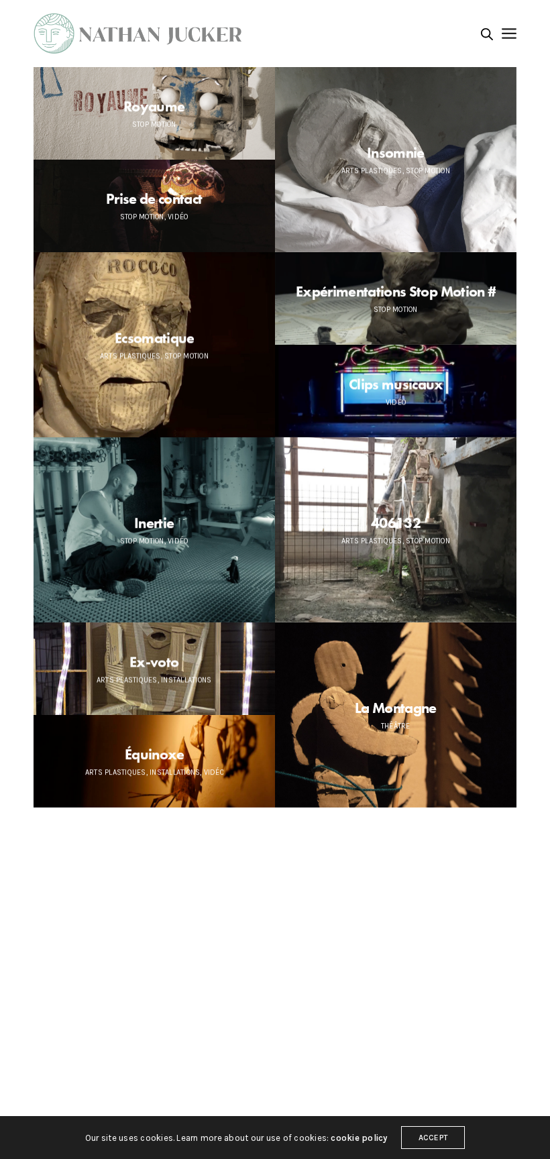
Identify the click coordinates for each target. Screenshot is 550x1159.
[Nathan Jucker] (141, 33)
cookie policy (359, 1138)
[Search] (487, 34)
